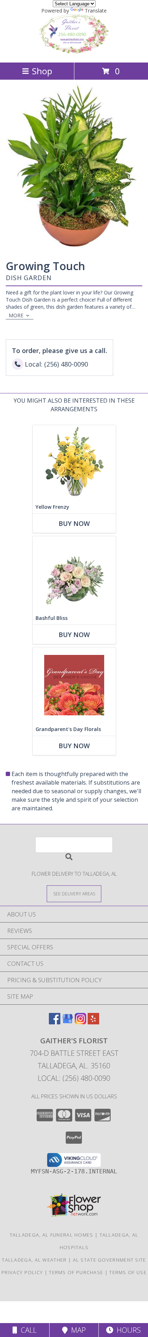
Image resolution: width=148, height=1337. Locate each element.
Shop (42, 71)
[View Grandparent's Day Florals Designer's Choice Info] (74, 685)
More (16, 315)
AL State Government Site (109, 1260)
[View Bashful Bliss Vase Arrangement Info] (74, 574)
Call (27, 1330)
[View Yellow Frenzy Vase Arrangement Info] (74, 463)
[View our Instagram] (80, 1022)
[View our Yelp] (93, 1022)
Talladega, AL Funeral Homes (51, 1235)
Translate (96, 10)
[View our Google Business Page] (67, 1022)
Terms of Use (128, 1272)
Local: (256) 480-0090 (74, 1078)
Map (77, 1330)
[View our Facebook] (54, 1022)
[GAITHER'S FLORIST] (74, 52)
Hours (127, 1330)
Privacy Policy (22, 1272)
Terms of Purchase (76, 1272)
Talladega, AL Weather (34, 1260)
